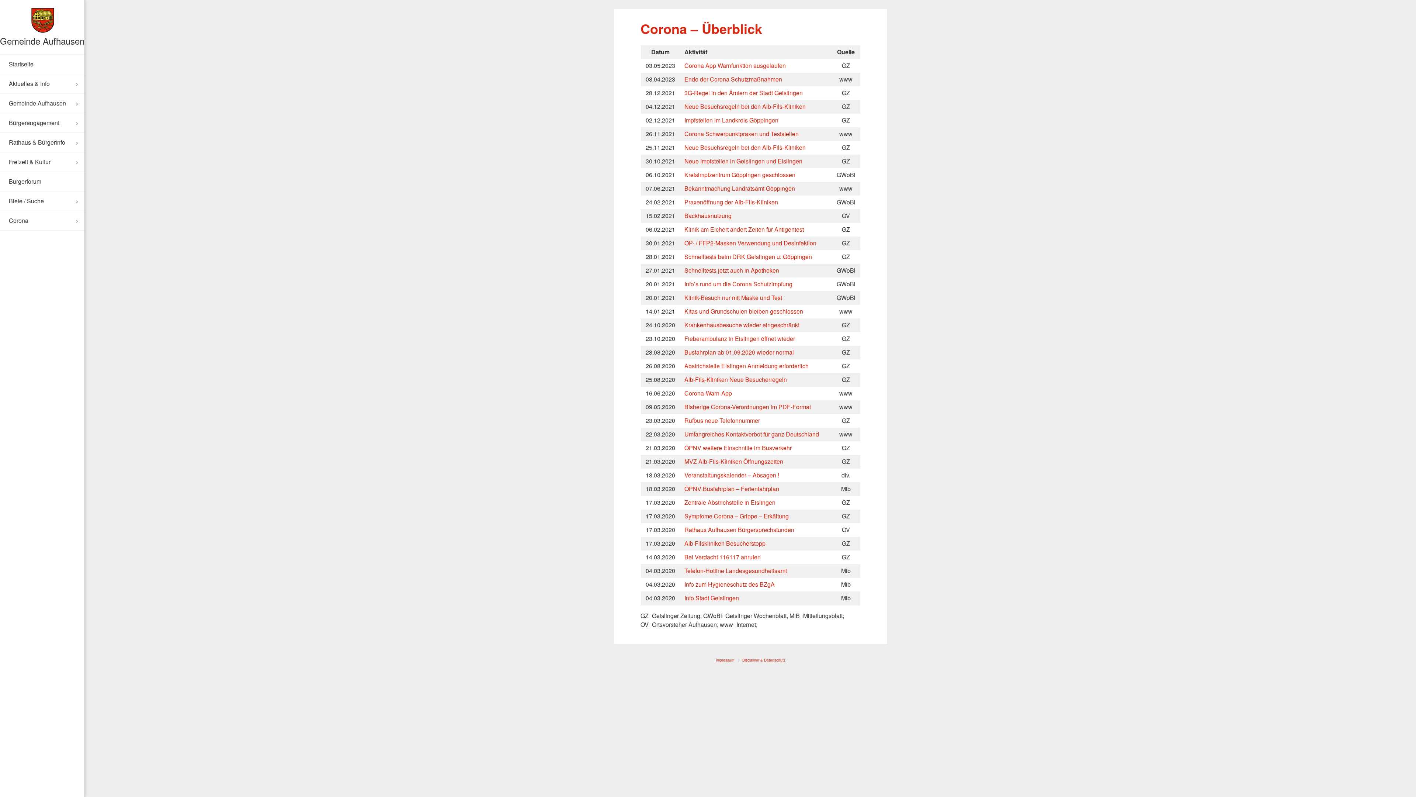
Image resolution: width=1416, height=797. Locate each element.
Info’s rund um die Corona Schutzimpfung (738, 284)
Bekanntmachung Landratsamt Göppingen (739, 188)
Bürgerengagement (34, 122)
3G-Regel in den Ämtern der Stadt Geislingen (743, 93)
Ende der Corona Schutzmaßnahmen (733, 79)
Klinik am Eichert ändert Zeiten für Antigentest (744, 229)
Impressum (725, 660)
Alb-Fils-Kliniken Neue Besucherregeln (735, 379)
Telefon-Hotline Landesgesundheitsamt (735, 570)
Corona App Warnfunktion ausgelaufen (735, 65)
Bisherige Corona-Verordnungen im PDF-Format (747, 407)
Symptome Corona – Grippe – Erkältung (736, 516)
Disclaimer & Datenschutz (763, 660)
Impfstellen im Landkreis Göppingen (731, 120)
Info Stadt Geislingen (711, 598)
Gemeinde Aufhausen (42, 40)
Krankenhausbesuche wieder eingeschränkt (741, 325)
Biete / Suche (26, 201)
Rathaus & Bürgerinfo (37, 142)
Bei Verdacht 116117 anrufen (722, 557)
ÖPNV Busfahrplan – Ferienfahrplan (731, 488)
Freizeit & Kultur (30, 162)
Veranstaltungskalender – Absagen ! (731, 475)
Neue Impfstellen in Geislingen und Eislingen (743, 161)
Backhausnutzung (708, 215)
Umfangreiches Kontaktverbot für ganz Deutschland (751, 434)
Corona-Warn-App (708, 393)
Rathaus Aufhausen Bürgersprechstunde (737, 529)
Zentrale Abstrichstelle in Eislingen (729, 502)
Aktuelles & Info (29, 83)
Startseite (21, 64)
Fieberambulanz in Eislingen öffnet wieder (739, 338)
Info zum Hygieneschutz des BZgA (729, 584)
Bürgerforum (25, 181)
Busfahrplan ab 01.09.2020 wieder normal (739, 352)
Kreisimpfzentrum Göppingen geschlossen (739, 174)
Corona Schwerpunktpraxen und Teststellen (741, 134)
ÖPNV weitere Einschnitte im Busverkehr (738, 448)
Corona (18, 220)
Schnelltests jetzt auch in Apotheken (731, 270)
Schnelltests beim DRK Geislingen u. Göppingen (748, 256)
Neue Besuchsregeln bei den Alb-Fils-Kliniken (745, 106)
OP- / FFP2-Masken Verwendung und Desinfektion (750, 243)
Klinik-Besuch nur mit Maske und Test (733, 297)
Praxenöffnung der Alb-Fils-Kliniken (731, 202)
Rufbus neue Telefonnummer (722, 420)
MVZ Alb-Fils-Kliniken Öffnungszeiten (733, 461)
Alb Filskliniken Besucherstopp (725, 543)
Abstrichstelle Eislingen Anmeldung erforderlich (746, 366)
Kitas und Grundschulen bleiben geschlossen (743, 311)
